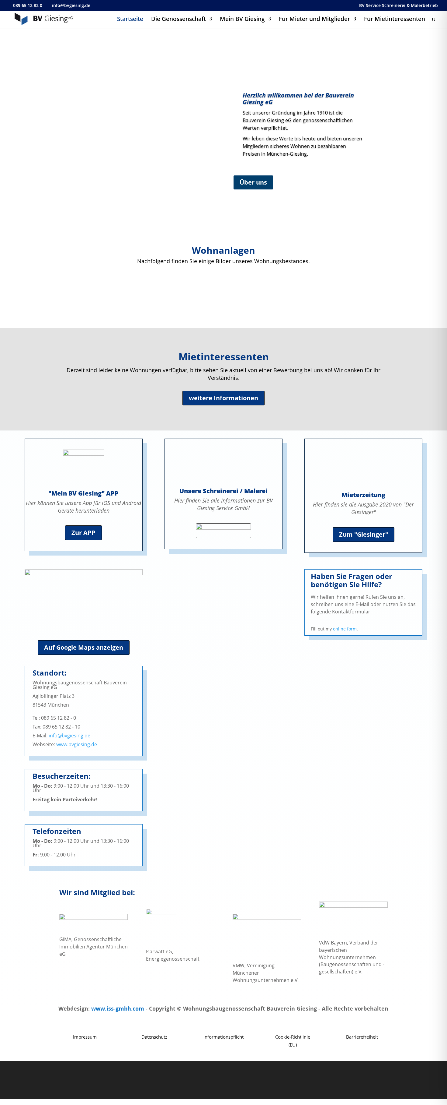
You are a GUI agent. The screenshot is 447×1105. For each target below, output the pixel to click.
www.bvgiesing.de (76, 744)
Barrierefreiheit (362, 1037)
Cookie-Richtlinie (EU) (292, 1041)
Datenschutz (154, 1037)
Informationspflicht (223, 1037)
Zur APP (83, 532)
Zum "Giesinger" (363, 534)
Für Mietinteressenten (394, 20)
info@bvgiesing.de (69, 735)
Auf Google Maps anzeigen (83, 647)
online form (345, 629)
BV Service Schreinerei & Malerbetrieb (398, 5)
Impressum (85, 1037)
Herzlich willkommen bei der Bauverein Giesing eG (298, 98)
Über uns (253, 182)
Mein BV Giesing (242, 20)
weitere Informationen (223, 398)
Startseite (130, 20)
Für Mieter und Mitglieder (314, 20)
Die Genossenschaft (178, 20)
